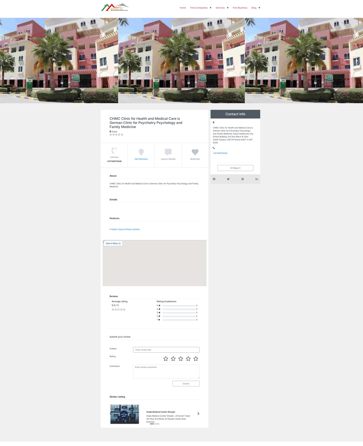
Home (183, 7)
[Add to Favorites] (195, 154)
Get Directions (141, 159)
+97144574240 (220, 153)
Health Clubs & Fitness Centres (125, 229)
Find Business (240, 7)
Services (220, 7)
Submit (186, 383)
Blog (254, 7)
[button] (110, 413)
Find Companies (199, 7)
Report (236, 168)
